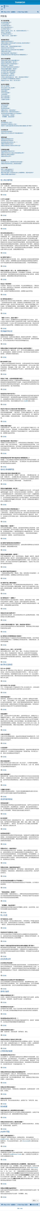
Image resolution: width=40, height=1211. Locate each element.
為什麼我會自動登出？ (7, 34)
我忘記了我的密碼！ (6, 32)
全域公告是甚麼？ (5, 92)
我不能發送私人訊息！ (7, 122)
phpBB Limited (5, 1139)
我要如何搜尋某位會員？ (7, 143)
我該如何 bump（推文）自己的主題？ (11, 80)
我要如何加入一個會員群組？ (8, 110)
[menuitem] (6, 6)
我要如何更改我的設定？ (7, 41)
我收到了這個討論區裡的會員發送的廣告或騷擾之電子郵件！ (17, 125)
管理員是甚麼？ (5, 105)
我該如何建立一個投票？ (7, 65)
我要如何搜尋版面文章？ (7, 138)
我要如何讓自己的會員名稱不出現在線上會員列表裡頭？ (15, 43)
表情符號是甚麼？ (5, 89)
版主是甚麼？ (4, 106)
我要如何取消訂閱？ (6, 156)
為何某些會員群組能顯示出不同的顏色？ (11, 113)
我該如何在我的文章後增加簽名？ (10, 63)
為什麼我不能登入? (6, 29)
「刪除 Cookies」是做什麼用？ (9, 35)
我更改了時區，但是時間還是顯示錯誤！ (11, 46)
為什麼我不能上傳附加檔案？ (8, 72)
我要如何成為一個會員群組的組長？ (10, 111)
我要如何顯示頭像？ (6, 51)
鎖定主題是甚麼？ (5, 97)
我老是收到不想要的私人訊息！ (9, 124)
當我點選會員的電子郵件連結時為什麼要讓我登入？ (14, 54)
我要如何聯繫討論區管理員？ (8, 174)
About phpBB (26, 1141)
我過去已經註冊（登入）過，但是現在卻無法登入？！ (15, 30)
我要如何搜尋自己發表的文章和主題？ (11, 145)
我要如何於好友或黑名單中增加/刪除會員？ (12, 133)
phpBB (26, 401)
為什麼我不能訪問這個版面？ (8, 70)
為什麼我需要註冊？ (6, 22)
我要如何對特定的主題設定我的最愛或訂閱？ (13, 153)
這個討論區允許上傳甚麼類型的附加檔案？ (12, 162)
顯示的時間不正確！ (6, 44)
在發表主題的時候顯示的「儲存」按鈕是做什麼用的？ (15, 77)
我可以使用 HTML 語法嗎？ (8, 87)
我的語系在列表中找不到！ (8, 48)
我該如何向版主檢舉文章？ (8, 75)
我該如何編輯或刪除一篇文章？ (9, 62)
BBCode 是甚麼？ (5, 86)
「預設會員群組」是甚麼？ (8, 115)
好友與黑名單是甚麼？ (7, 131)
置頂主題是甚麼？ (5, 96)
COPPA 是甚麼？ (5, 24)
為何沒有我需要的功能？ (7, 171)
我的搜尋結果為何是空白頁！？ (9, 142)
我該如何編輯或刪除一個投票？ (9, 68)
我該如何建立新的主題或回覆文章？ (10, 60)
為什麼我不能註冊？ (6, 25)
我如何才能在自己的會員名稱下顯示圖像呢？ (13, 49)
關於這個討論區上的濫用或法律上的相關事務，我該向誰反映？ (17, 172)
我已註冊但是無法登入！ (7, 27)
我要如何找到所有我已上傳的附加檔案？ (11, 163)
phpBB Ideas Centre (16, 1154)
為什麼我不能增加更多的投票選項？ (10, 67)
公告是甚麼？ (4, 94)
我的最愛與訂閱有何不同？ (8, 151)
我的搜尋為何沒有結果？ (7, 140)
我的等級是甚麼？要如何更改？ (9, 53)
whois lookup (34, 1167)
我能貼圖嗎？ (4, 91)
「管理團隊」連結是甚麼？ (8, 116)
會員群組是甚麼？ (5, 108)
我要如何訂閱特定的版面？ (8, 154)
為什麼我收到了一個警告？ (8, 73)
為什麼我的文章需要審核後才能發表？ (11, 78)
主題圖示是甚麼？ (5, 99)
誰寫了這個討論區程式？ (7, 169)
